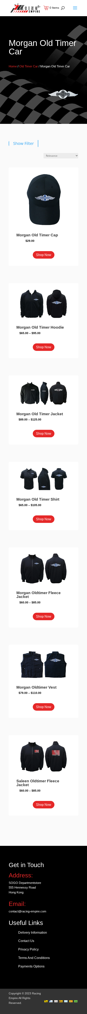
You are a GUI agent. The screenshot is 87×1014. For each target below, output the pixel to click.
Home (13, 66)
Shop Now (43, 255)
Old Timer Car (28, 66)
